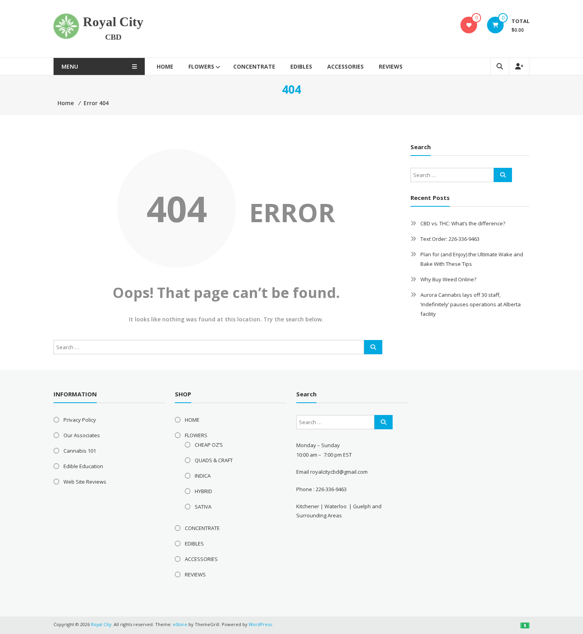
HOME (165, 66)
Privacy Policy (79, 419)
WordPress (260, 624)
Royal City (113, 22)
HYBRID (203, 491)
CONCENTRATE (254, 66)
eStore (180, 624)
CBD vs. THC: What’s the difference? (462, 223)
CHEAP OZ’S (209, 444)
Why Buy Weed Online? (448, 279)
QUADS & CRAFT (214, 460)
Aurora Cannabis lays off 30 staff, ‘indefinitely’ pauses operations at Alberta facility (470, 304)
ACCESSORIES (345, 66)
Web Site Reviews (84, 481)
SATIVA (203, 506)
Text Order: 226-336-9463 (449, 238)
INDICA (203, 475)
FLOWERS (201, 66)
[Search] (373, 347)
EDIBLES (301, 66)
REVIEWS (391, 66)
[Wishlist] (469, 25)
